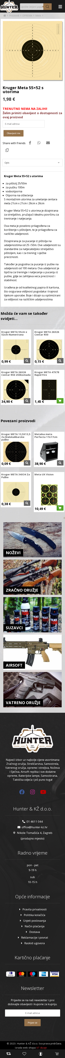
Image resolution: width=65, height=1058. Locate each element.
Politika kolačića (34, 915)
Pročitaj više (27, 360)
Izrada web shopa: (25, 1047)
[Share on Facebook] (30, 142)
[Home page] (4, 15)
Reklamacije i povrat (34, 937)
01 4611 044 (34, 821)
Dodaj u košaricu (60, 400)
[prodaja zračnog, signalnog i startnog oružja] (9, 6)
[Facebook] (21, 792)
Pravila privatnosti (34, 909)
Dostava (34, 932)
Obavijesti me (13, 133)
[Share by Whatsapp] (39, 142)
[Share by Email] (48, 142)
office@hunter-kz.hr (35, 827)
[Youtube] (43, 792)
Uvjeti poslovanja (34, 920)
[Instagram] (32, 792)
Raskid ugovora (34, 943)
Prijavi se (32, 1022)
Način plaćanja (34, 926)
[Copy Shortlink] (7, 150)
